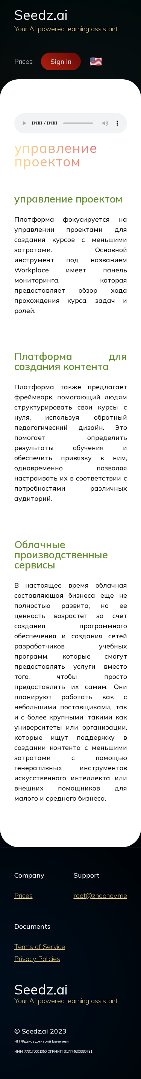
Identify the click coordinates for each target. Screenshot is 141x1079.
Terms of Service (39, 946)
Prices (23, 61)
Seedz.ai (41, 15)
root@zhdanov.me (100, 895)
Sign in (60, 61)
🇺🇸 (95, 61)
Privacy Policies (37, 958)
